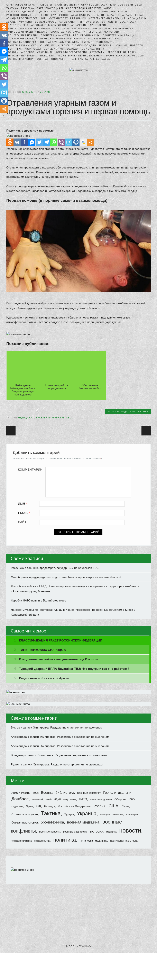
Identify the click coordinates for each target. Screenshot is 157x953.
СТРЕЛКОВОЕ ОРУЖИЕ (20, 4)
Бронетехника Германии (68, 31)
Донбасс (20, 798)
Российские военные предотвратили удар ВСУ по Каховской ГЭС (55, 567)
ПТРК (18, 48)
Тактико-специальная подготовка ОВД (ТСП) (69, 8)
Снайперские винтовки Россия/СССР (81, 4)
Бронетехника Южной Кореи (26, 38)
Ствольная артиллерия (75, 14)
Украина (86, 813)
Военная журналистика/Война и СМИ (65, 42)
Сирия (125, 806)
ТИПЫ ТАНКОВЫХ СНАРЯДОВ (42, 650)
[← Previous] (11, 430)
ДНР (128, 793)
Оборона (120, 799)
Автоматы (97, 52)
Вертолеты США (17, 24)
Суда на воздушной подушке (27, 11)
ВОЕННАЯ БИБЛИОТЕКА (21, 42)
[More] (90, 142)
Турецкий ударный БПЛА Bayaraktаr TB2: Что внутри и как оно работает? (74, 668)
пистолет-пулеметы (20, 55)
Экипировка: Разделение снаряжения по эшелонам (67, 727)
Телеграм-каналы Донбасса (90, 58)
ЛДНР (57, 799)
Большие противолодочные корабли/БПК (74, 48)
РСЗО (44, 14)
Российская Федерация (74, 806)
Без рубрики (80, 28)
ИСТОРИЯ (105, 45)
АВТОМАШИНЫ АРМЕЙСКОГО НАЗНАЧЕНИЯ (59, 24)
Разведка (27, 8)
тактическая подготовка (124, 840)
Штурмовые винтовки (126, 4)
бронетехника (52, 822)
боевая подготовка (24, 822)
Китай (49, 799)
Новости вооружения (101, 799)
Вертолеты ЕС (89, 21)
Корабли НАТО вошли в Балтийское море (38, 600)
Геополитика (113, 793)
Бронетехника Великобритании (80, 55)
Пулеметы (45, 4)
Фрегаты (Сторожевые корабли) (73, 11)
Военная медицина (20, 58)
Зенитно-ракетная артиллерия (28, 28)
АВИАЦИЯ (113, 14)
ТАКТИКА (12, 8)
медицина (25, 417)
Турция (69, 814)
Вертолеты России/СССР (119, 21)
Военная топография (52, 58)
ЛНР (65, 799)
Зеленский (37, 799)
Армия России (20, 792)
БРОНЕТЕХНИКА (123, 28)
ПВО (132, 799)
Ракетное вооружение (22, 14)
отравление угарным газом (54, 417)
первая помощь (42, 841)
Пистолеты (46, 55)
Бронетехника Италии (22, 35)
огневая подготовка (21, 841)
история (96, 831)
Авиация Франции (19, 21)
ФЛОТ (108, 8)
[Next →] (146, 430)
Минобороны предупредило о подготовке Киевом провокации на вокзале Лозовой (66, 577)
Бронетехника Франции (119, 35)
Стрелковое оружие (24, 814)
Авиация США (137, 18)
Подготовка (17, 806)
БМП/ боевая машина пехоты (27, 31)
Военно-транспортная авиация (63, 18)
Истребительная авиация (107, 18)
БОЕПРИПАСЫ (101, 28)
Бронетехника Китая (55, 35)
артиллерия (132, 814)
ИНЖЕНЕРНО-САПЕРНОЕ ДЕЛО (77, 45)
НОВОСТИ (136, 45)
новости (130, 830)
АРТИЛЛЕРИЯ (98, 24)
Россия (99, 806)
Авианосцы (33, 48)
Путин (29, 806)
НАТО (83, 799)
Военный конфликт (88, 792)
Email (24, 513)
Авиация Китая (133, 14)
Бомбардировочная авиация (55, 21)
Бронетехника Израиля (105, 31)
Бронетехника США (86, 35)
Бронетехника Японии (104, 38)
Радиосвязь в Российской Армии (44, 678)
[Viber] (61, 142)
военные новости (49, 831)
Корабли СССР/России (71, 52)
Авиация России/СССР (21, 18)
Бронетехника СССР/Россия (125, 55)
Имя (23, 503)
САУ (53, 14)
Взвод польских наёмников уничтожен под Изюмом (58, 659)
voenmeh (46, 91)
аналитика (117, 814)
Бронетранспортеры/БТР (67, 38)
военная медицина (83, 822)
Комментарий (30, 469)
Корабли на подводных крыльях (29, 52)
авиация (105, 814)
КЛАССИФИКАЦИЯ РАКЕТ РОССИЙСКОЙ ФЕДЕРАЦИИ (60, 640)
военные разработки (75, 831)
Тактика (51, 813)
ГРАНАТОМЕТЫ (105, 42)
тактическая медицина (93, 840)
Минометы (61, 28)
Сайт (22, 522)
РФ (38, 806)
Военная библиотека (57, 792)
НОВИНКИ (120, 45)
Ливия (73, 799)
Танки (99, 14)
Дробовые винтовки (122, 52)
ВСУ (35, 792)
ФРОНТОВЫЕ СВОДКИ (113, 11)
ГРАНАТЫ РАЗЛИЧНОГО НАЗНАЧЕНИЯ (30, 45)
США (113, 805)
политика (64, 840)
